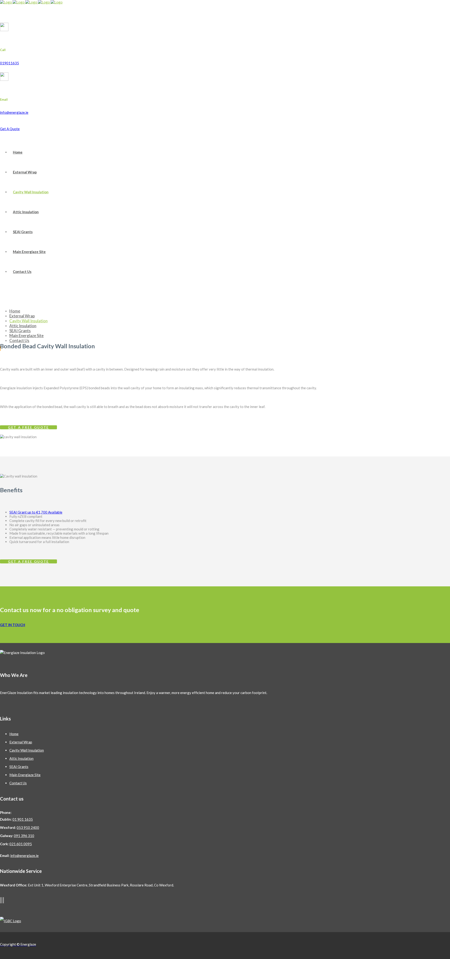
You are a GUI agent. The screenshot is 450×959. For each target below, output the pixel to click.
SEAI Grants (18, 766)
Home (14, 734)
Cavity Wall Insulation (26, 750)
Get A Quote (10, 129)
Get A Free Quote (28, 427)
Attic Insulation (21, 758)
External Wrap (20, 742)
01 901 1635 (22, 819)
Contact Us (18, 783)
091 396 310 (24, 836)
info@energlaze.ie (14, 112)
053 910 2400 (28, 827)
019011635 (9, 63)
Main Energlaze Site (25, 775)
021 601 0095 (20, 844)
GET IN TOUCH (12, 625)
